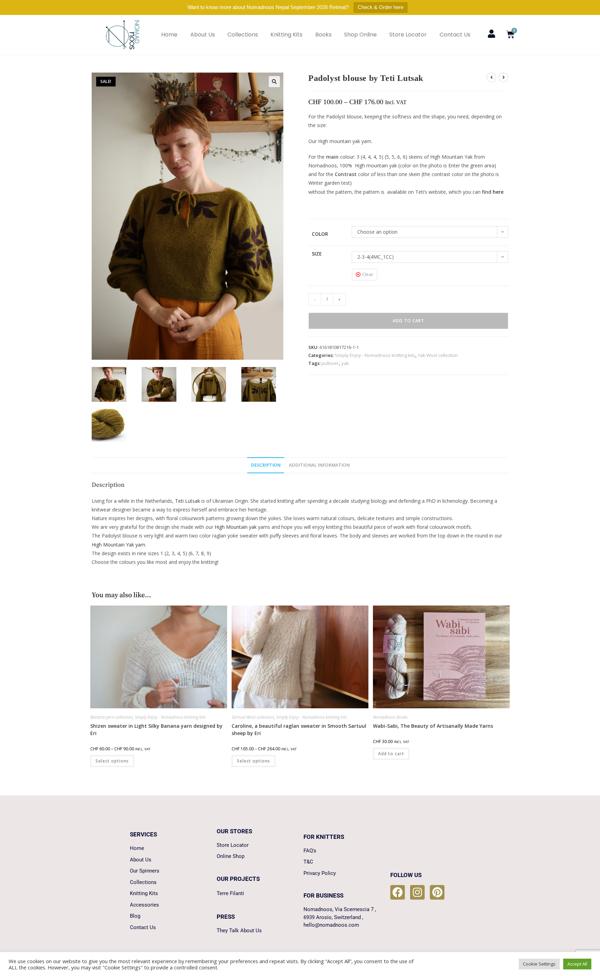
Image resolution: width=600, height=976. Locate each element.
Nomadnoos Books (390, 717)
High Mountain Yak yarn (118, 544)
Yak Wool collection (438, 355)
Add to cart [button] (391, 754)
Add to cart (408, 321)
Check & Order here (380, 7)
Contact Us (455, 35)
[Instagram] (417, 892)
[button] (274, 81)
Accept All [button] (577, 964)
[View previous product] (491, 77)
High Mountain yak (236, 527)
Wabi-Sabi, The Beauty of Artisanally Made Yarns (433, 726)
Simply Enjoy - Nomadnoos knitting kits (375, 355)
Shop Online (360, 35)
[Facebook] (397, 892)
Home (169, 35)
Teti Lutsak (187, 501)
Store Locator (408, 35)
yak (345, 363)
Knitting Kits (286, 35)
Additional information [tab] (319, 465)
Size (317, 253)
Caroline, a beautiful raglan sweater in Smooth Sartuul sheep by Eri (299, 729)
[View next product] (503, 77)
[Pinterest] (437, 892)
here (498, 192)
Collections (242, 35)
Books (323, 35)
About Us (202, 35)
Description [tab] (266, 465)
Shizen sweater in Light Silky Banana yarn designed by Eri (156, 729)
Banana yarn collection (111, 717)
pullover (330, 363)
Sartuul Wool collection (253, 717)
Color (320, 234)
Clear (367, 274)
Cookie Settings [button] (539, 964)
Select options (112, 761)
